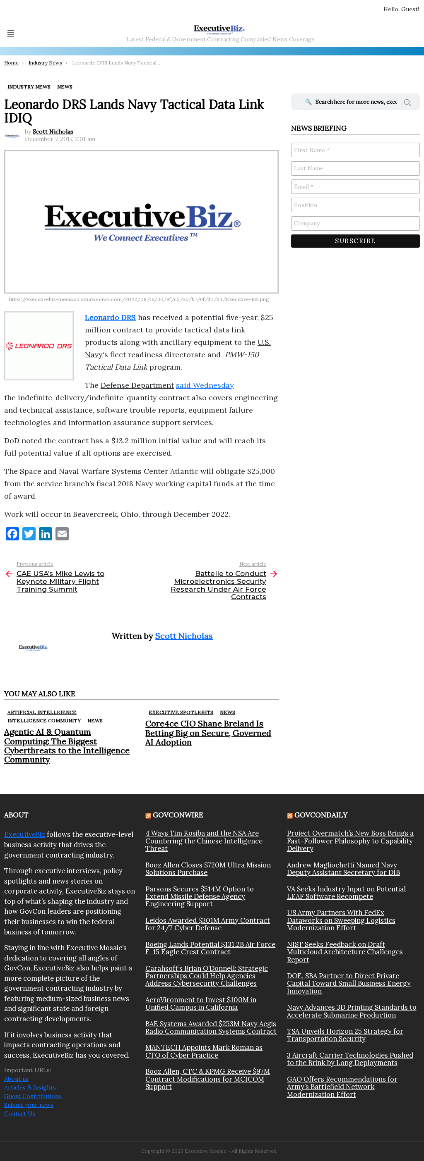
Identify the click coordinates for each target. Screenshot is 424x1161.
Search (407, 104)
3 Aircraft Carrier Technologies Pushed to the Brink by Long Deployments (350, 1059)
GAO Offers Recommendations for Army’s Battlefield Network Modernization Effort (342, 1086)
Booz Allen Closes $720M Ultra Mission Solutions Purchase (208, 869)
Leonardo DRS (110, 317)
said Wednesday (205, 385)
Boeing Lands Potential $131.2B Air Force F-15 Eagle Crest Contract (210, 948)
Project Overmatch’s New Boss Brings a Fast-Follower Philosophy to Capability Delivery (350, 840)
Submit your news (28, 1104)
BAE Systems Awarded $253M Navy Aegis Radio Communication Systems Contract (211, 1027)
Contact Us (20, 1113)
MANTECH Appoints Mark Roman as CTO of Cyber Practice (204, 1051)
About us (16, 1078)
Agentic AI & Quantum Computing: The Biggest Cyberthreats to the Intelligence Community (67, 745)
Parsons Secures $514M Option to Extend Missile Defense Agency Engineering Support (199, 896)
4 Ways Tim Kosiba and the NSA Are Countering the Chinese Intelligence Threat (204, 840)
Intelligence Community (44, 720)
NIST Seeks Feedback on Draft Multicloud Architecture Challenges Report (345, 952)
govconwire (178, 814)
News (95, 720)
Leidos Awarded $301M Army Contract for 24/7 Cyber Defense (207, 924)
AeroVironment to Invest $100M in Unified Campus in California (200, 1003)
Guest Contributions (32, 1096)
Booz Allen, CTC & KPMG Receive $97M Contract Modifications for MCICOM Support (207, 1079)
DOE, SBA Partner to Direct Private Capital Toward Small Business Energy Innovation (349, 983)
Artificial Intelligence (42, 712)
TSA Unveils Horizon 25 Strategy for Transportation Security (345, 1035)
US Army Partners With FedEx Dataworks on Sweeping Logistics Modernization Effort (341, 920)
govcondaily (320, 814)
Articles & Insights (30, 1087)
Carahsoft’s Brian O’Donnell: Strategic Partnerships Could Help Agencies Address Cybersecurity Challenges (206, 976)
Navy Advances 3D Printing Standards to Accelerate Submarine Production (352, 1011)
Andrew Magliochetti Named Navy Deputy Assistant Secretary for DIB (343, 869)
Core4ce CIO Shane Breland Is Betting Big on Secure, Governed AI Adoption (208, 732)
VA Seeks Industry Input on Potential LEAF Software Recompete (346, 893)
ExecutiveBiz (24, 834)
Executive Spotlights (181, 712)
